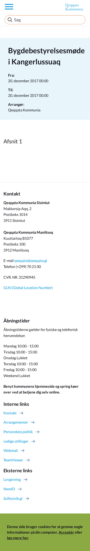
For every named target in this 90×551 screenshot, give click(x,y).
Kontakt (10, 413)
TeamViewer (13, 460)
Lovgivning (12, 479)
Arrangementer (15, 422)
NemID (9, 489)
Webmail (10, 450)
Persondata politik (18, 431)
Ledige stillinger (15, 441)
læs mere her (17, 537)
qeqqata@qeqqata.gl (30, 260)
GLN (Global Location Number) (28, 287)
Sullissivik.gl (12, 498)
